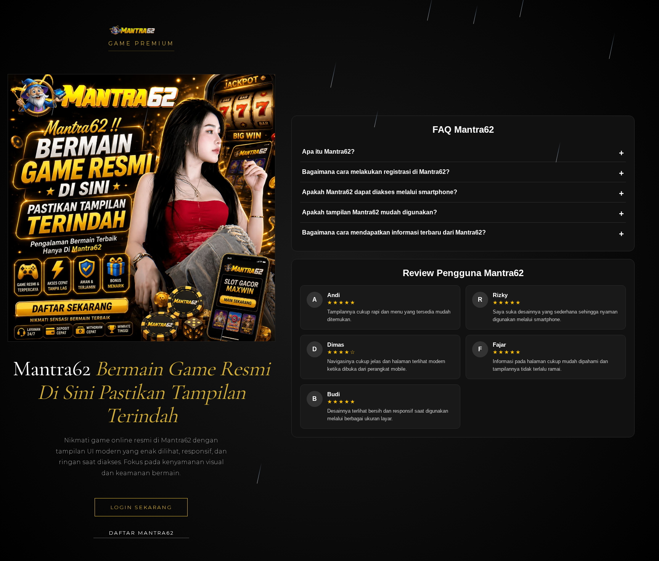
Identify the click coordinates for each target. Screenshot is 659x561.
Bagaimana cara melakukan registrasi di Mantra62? (376, 172)
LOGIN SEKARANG (141, 507)
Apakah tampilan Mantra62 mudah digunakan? (369, 212)
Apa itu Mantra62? (328, 151)
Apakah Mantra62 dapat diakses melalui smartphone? (379, 192)
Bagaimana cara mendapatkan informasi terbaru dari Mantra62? (394, 232)
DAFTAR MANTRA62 (141, 533)
